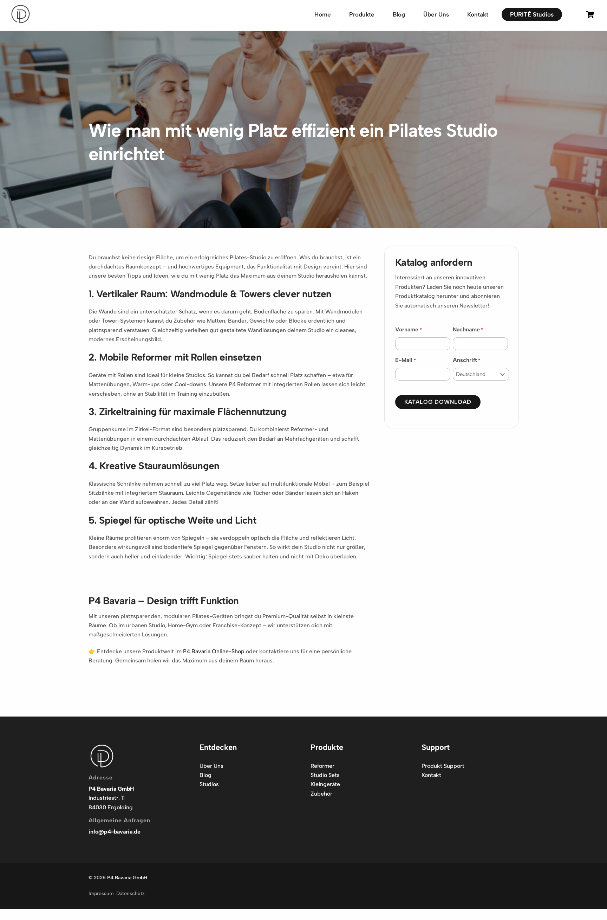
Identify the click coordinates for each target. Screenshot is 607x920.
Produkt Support (443, 766)
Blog (399, 14)
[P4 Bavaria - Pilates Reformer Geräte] (20, 21)
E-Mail (405, 360)
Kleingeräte (325, 784)
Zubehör (321, 793)
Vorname (408, 329)
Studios (209, 784)
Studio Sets (325, 775)
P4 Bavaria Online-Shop (213, 651)
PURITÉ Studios (532, 14)
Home (322, 14)
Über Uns (436, 14)
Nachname (468, 329)
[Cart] (590, 14)
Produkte (361, 14)
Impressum (101, 893)
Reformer (322, 766)
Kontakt (477, 14)
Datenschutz (130, 893)
